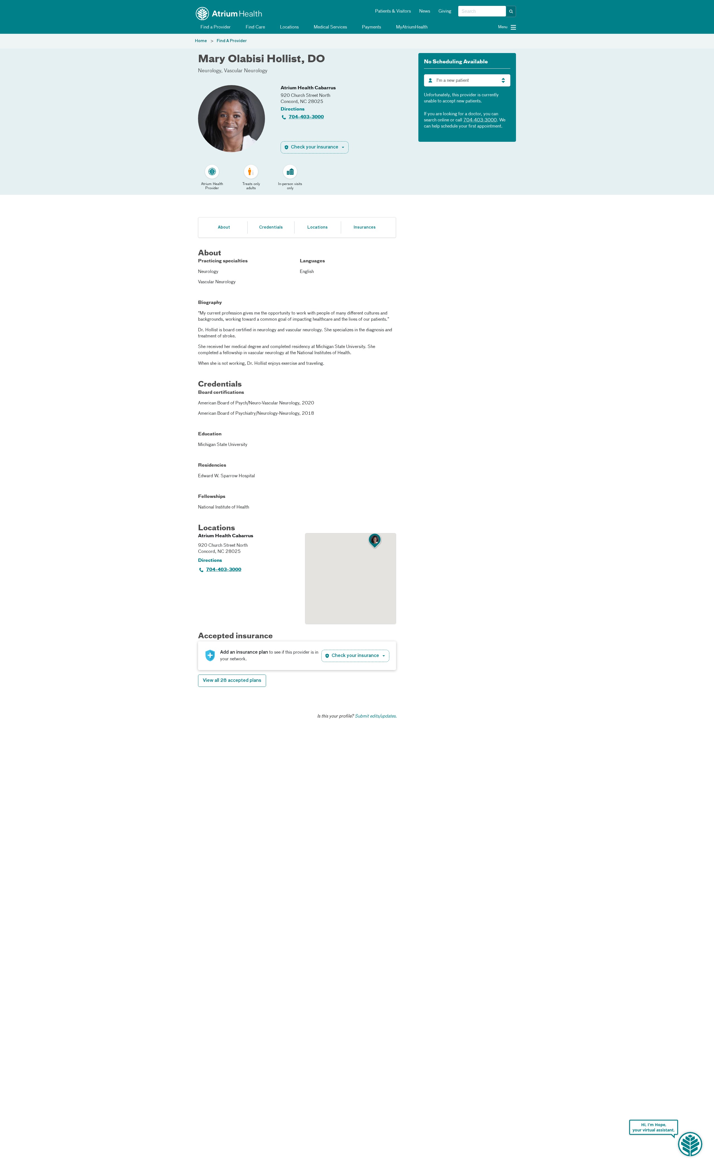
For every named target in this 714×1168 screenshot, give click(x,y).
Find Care (255, 27)
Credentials (271, 227)
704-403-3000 (306, 117)
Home (201, 41)
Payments (371, 27)
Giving (444, 11)
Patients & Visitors (393, 11)
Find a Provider (215, 27)
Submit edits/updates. (376, 716)
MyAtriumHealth (411, 27)
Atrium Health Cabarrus (308, 88)
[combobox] (482, 11)
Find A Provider (232, 41)
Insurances (364, 227)
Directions (293, 109)
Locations (289, 27)
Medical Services (330, 27)
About (224, 227)
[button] (511, 11)
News (424, 11)
